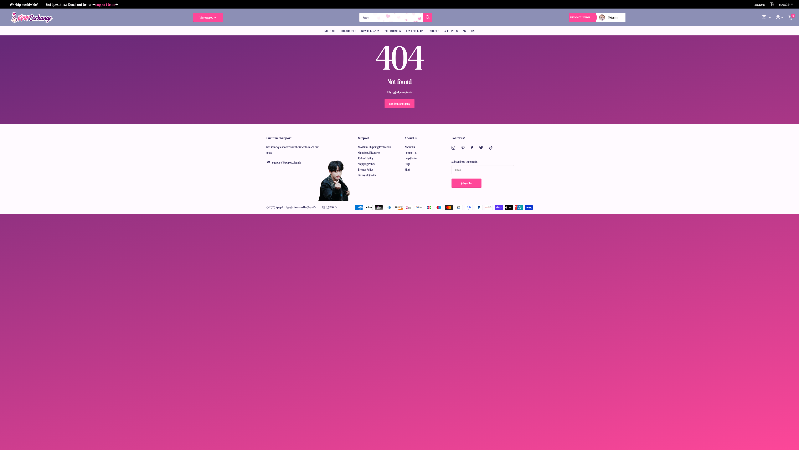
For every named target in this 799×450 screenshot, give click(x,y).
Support (363, 138)
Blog (407, 169)
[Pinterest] (463, 148)
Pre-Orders (348, 31)
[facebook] (472, 147)
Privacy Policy (365, 169)
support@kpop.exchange (286, 162)
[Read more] (766, 17)
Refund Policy (365, 158)
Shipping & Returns (369, 152)
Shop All (330, 31)
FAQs (407, 164)
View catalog (207, 17)
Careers (433, 31)
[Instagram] (453, 148)
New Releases (370, 31)
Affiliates (451, 31)
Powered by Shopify (305, 207)
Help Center (411, 158)
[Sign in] (779, 17)
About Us (469, 31)
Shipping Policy (366, 164)
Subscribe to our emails (465, 161)
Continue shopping (399, 103)
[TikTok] (491, 148)
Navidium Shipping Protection (374, 147)
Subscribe (466, 183)
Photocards (393, 31)
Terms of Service (367, 175)
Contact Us (411, 152)
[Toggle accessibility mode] (772, 4)
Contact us (759, 4)
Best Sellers (414, 31)
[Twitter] (481, 147)
